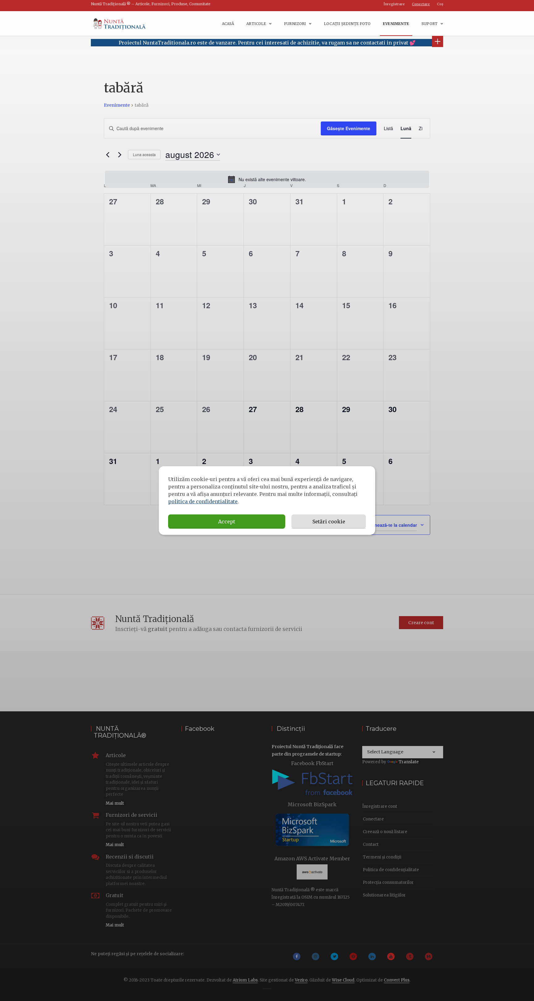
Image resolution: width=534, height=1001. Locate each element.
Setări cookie (328, 521)
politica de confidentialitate (203, 501)
